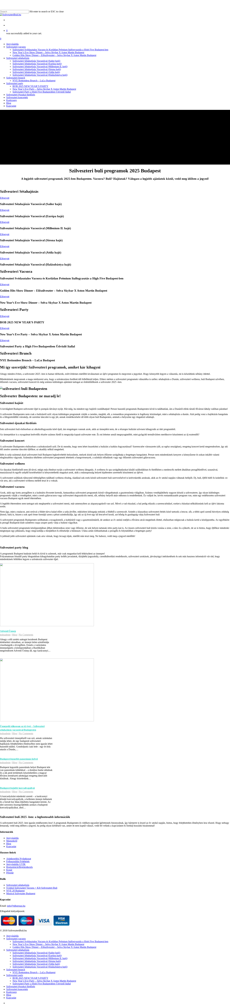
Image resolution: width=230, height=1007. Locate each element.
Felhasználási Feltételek (18, 861)
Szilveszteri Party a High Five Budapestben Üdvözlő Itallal (42, 983)
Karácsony (11, 992)
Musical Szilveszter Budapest (20, 893)
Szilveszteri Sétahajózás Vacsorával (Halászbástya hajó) (40, 966)
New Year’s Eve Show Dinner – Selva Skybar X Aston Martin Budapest (48, 944)
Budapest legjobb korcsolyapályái (17, 788)
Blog (14, 634)
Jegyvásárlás (12, 838)
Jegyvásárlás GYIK (16, 864)
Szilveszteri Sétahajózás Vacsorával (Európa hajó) (37, 955)
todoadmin (5, 634)
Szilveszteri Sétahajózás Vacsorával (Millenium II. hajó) (40, 958)
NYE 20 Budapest (15, 890)
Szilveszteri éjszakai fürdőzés (20, 986)
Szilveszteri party (14, 975)
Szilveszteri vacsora (16, 938)
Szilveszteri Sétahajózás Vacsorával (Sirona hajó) (37, 961)
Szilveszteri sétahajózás (17, 885)
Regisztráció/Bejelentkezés (19, 867)
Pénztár (10, 872)
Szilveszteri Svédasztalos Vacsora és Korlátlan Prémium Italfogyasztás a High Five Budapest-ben (60, 941)
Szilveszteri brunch (15, 969)
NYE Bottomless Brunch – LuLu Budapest (34, 972)
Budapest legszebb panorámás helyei (19, 759)
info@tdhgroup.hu (16, 905)
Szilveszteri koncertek (17, 989)
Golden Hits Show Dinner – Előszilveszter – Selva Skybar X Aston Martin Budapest (54, 947)
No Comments (26, 634)
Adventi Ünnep (8, 631)
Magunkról (11, 840)
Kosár (9, 870)
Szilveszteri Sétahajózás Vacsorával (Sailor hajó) (36, 952)
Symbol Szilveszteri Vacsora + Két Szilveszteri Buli (31, 888)
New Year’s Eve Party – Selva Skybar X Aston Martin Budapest (44, 980)
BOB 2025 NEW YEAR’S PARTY (30, 978)
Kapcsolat (11, 846)
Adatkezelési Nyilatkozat (18, 858)
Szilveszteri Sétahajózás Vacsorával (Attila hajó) (36, 964)
